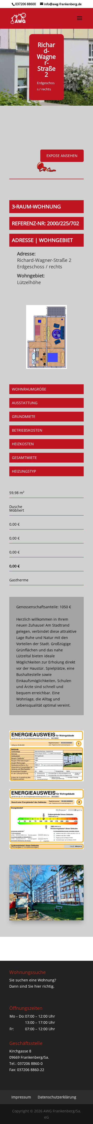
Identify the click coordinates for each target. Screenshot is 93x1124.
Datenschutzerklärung (57, 1097)
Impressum (21, 1097)
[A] (46, 918)
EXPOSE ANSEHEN (62, 155)
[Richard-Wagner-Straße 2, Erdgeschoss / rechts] (46, 367)
